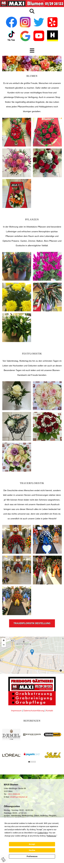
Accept (32, 844)
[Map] (32, 655)
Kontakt (49, 710)
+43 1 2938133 (14, 794)
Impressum (16, 710)
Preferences (32, 856)
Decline (32, 850)
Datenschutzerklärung (33, 710)
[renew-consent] (3, 859)
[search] (32, 11)
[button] (32, 623)
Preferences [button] (51, 836)
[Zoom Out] (3, 645)
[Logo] (32, 3)
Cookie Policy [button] (42, 833)
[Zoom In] (3, 640)
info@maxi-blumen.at (18, 797)
